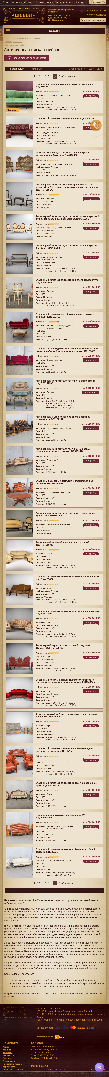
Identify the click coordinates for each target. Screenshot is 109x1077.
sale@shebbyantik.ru (47, 1049)
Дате (99, 69)
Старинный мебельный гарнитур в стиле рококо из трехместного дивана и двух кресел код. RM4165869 (65, 681)
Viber (90, 15)
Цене (92, 69)
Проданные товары (12, 1064)
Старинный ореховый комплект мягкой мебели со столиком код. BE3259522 (64, 482)
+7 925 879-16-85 (45, 1055)
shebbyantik (43, 1052)
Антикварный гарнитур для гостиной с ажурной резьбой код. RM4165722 (63, 646)
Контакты (80, 2)
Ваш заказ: (98, 2)
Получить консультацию (93, 20)
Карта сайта (9, 1067)
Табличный (36, 69)
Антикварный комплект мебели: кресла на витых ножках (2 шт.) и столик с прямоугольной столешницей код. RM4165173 (67, 187)
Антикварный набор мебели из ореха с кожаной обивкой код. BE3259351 (63, 418)
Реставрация (9, 1061)
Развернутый (17, 69)
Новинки (59, 2)
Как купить (16, 2)
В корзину (91, 96)
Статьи (69, 2)
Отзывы (40, 2)
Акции (49, 2)
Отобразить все (67, 76)
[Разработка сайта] (59, 1036)
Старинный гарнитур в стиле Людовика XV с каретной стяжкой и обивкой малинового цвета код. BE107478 (67, 349)
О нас (5, 2)
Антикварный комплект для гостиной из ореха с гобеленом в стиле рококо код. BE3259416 (63, 450)
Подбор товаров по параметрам (29, 58)
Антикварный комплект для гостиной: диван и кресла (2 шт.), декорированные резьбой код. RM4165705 (67, 217)
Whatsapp (100, 15)
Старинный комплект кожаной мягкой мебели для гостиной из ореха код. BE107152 (64, 749)
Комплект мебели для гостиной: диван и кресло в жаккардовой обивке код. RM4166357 (64, 153)
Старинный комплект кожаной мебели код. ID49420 (65, 118)
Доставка (29, 2)
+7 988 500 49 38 (95, 10)
